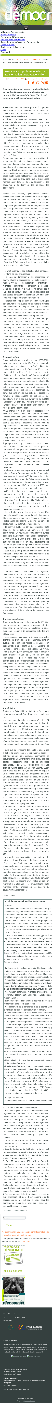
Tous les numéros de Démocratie (13, 40)
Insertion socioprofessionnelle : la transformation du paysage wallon (24, 73)
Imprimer (46, 78)
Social (19, 59)
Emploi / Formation (32, 59)
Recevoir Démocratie (8, 35)
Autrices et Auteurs (8, 45)
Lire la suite (26, 1241)
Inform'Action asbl (29, 1400)
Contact (3, 50)
